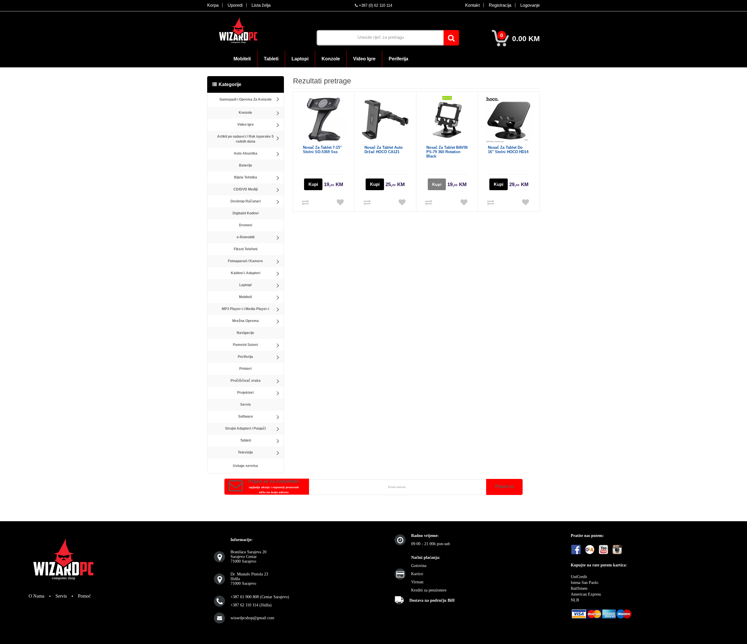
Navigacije (245, 333)
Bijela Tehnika (245, 177)
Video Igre (245, 125)
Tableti (245, 440)
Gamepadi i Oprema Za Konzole (245, 99)
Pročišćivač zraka (246, 381)
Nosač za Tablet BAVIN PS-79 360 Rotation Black (446, 151)
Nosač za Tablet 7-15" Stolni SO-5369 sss (322, 149)
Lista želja (261, 5)
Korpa (213, 5)
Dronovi (245, 225)
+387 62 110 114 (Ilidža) (251, 605)
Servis (245, 404)
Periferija (245, 357)
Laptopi (245, 285)
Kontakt (472, 5)
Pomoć (84, 596)
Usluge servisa (245, 466)
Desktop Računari (246, 201)
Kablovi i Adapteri (245, 273)
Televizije (245, 452)
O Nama (36, 596)
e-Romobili (245, 237)
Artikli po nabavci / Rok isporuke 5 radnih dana (245, 139)
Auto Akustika (245, 153)
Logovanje (530, 5)
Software (245, 416)
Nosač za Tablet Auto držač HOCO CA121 (383, 149)
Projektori (245, 393)
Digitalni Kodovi (246, 213)
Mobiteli (245, 297)
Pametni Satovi (245, 345)
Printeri (245, 369)
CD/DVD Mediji (245, 189)
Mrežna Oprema (245, 321)
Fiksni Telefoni (245, 249)
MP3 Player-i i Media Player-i (245, 309)
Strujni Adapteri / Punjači (245, 428)
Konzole (245, 113)
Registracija (500, 5)
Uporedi (235, 5)
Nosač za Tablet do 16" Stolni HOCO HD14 (508, 149)
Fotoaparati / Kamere (245, 261)
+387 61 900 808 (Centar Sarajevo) (260, 597)
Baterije (245, 165)
